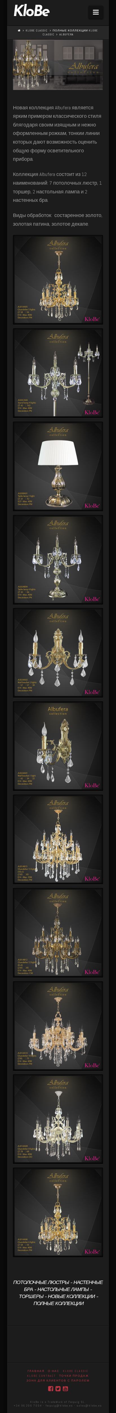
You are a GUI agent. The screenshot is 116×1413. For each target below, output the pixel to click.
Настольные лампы (63, 1289)
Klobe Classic (37, 30)
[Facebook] (50, 1389)
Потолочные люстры (41, 1282)
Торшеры (31, 1296)
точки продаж (74, 1376)
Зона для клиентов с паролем (58, 1380)
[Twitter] (58, 1389)
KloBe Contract (41, 1376)
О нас (53, 1371)
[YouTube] (65, 1389)
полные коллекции (59, 1303)
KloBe (31, 12)
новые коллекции (71, 1296)
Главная (36, 1371)
